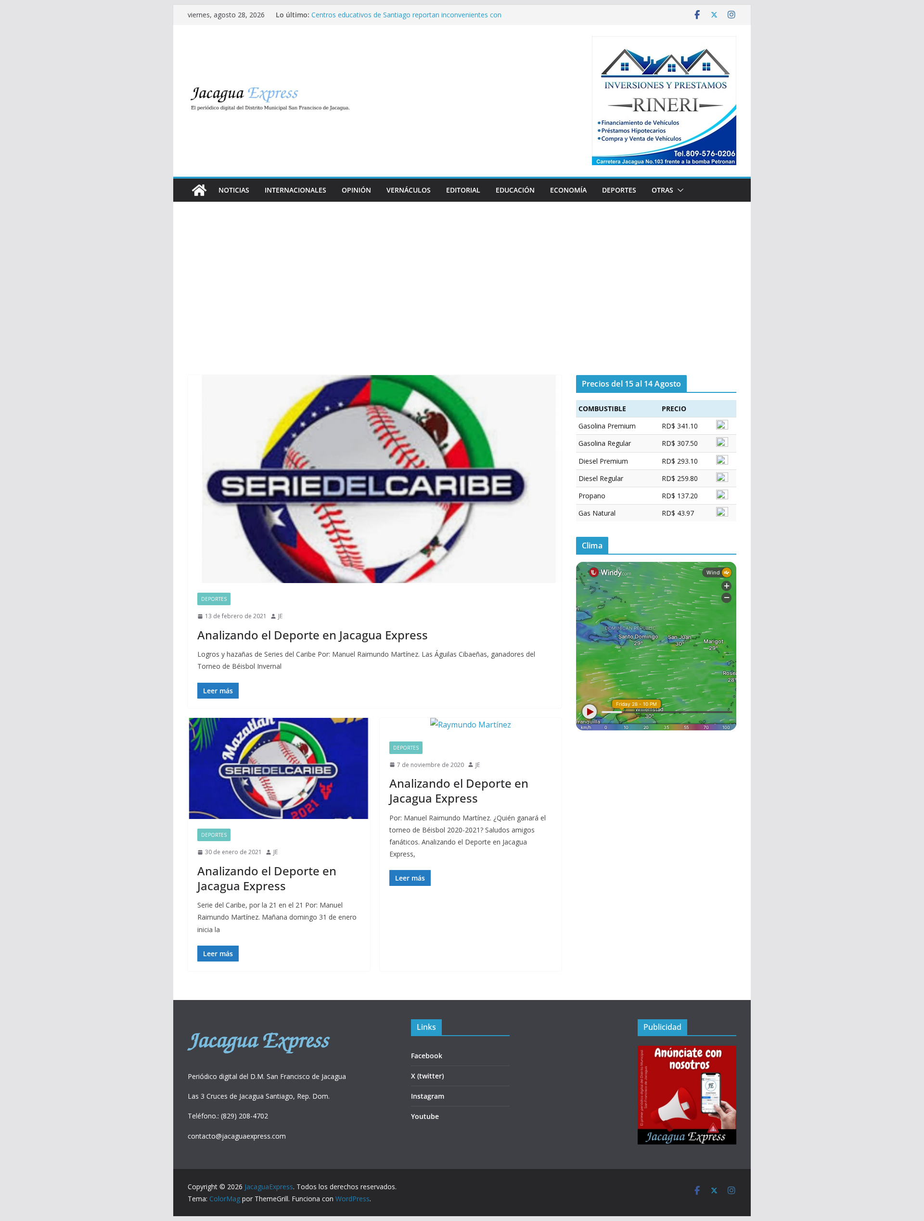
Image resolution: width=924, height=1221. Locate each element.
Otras (662, 190)
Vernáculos (408, 190)
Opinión (356, 190)
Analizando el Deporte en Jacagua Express (312, 635)
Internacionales (295, 190)
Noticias (233, 190)
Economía (568, 190)
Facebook (426, 1055)
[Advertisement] (462, 302)
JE (280, 616)
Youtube (425, 1116)
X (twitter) (427, 1075)
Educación (515, 190)
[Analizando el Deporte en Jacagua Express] (375, 479)
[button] (678, 190)
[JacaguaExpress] (199, 190)
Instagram (427, 1096)
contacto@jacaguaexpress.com (237, 1136)
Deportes (619, 190)
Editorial (463, 190)
